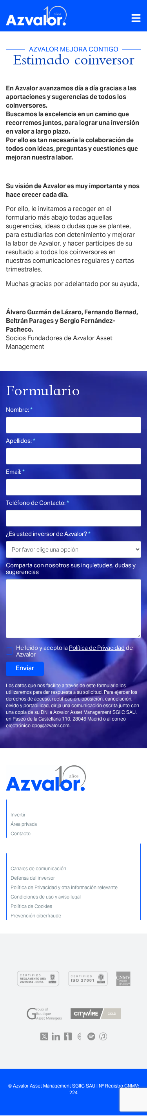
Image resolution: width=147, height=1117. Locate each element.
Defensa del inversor (33, 878)
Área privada (24, 824)
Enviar (25, 668)
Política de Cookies (31, 906)
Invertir (18, 815)
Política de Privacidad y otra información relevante (64, 887)
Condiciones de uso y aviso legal (46, 897)
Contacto (21, 833)
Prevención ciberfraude (36, 916)
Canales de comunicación (38, 868)
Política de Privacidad (97, 647)
